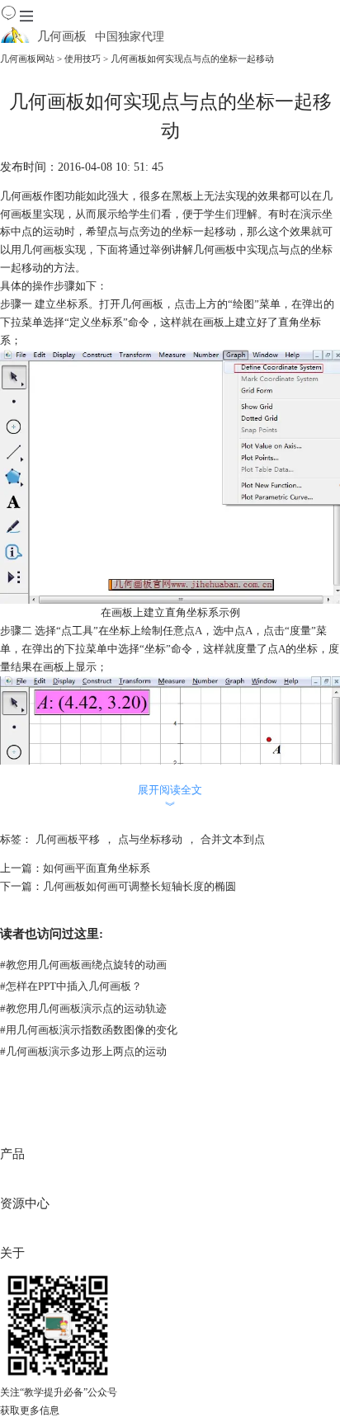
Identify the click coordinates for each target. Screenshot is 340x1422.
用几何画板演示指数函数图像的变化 (88, 1030)
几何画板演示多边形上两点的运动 (83, 1051)
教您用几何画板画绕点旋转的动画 (83, 964)
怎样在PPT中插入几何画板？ (71, 986)
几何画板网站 (27, 59)
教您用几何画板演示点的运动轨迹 (83, 1008)
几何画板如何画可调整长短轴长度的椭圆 (139, 886)
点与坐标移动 (150, 839)
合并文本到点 (233, 839)
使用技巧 (82, 59)
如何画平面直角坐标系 (96, 868)
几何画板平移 (67, 839)
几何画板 (42, 249)
